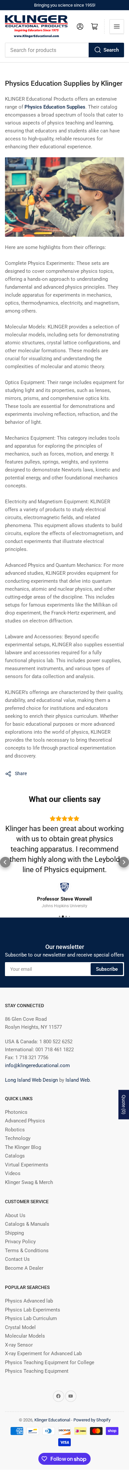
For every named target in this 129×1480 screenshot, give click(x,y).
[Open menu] (116, 26)
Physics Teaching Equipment (36, 1371)
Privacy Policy (20, 1242)
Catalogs (15, 1156)
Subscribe (107, 969)
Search (111, 50)
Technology (17, 1138)
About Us (15, 1215)
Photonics (16, 1112)
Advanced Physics (25, 1121)
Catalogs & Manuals (27, 1224)
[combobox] (64, 50)
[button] (5, 862)
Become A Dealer (24, 1268)
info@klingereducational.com (37, 1065)
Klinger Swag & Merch (29, 1182)
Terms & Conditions (27, 1251)
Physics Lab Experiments (32, 1310)
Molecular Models (25, 1336)
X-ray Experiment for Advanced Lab (43, 1354)
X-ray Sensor (19, 1345)
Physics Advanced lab (29, 1301)
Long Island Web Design (31, 1080)
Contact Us (17, 1259)
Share (21, 773)
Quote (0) (123, 1104)
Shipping (14, 1233)
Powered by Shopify (91, 1419)
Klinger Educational (52, 1419)
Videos (13, 1173)
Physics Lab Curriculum (31, 1318)
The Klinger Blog (23, 1147)
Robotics (15, 1130)
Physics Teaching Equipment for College (49, 1362)
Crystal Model (20, 1327)
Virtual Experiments (26, 1165)
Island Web (77, 1080)
